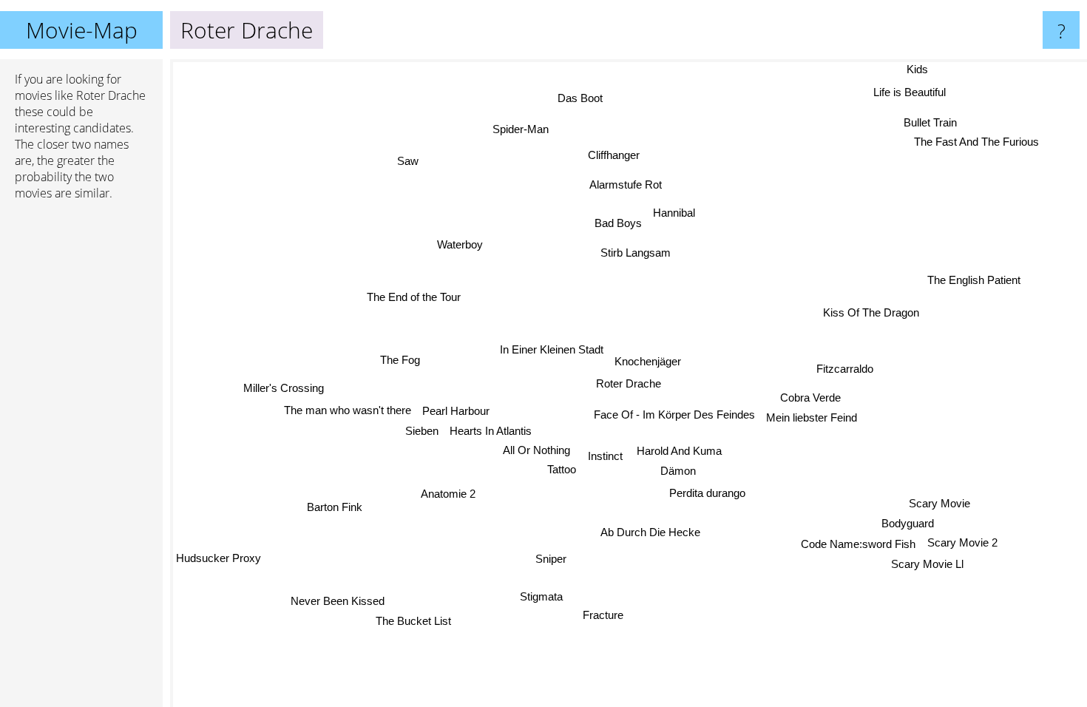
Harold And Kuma (679, 450)
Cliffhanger (614, 155)
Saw (410, 158)
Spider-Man (520, 129)
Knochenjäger (647, 361)
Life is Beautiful (911, 93)
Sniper (536, 557)
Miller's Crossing (283, 389)
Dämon (678, 470)
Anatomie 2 (448, 493)
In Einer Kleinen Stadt (551, 349)
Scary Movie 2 (964, 541)
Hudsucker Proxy (218, 559)
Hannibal (672, 211)
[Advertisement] (81, 438)
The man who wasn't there (346, 410)
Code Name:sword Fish (860, 542)
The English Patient (973, 280)
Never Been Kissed (340, 601)
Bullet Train (929, 121)
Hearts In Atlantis (491, 430)
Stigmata (543, 597)
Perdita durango (707, 493)
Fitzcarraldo (846, 371)
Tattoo (562, 469)
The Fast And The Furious (976, 141)
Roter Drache (628, 383)
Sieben (421, 430)
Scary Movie (941, 501)
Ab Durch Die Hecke (647, 532)
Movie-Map (82, 30)
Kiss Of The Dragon (871, 312)
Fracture (600, 615)
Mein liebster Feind (811, 419)
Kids (918, 69)
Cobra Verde (810, 399)
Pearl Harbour (455, 411)
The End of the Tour (414, 297)
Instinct (605, 456)
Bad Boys (616, 223)
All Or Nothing (537, 450)
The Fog (400, 360)
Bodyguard (910, 521)
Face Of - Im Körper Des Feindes (674, 414)
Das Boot (578, 98)
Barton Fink (336, 508)
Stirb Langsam (635, 253)
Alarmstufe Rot (625, 184)
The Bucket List (412, 621)
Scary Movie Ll (930, 561)
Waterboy (459, 244)
